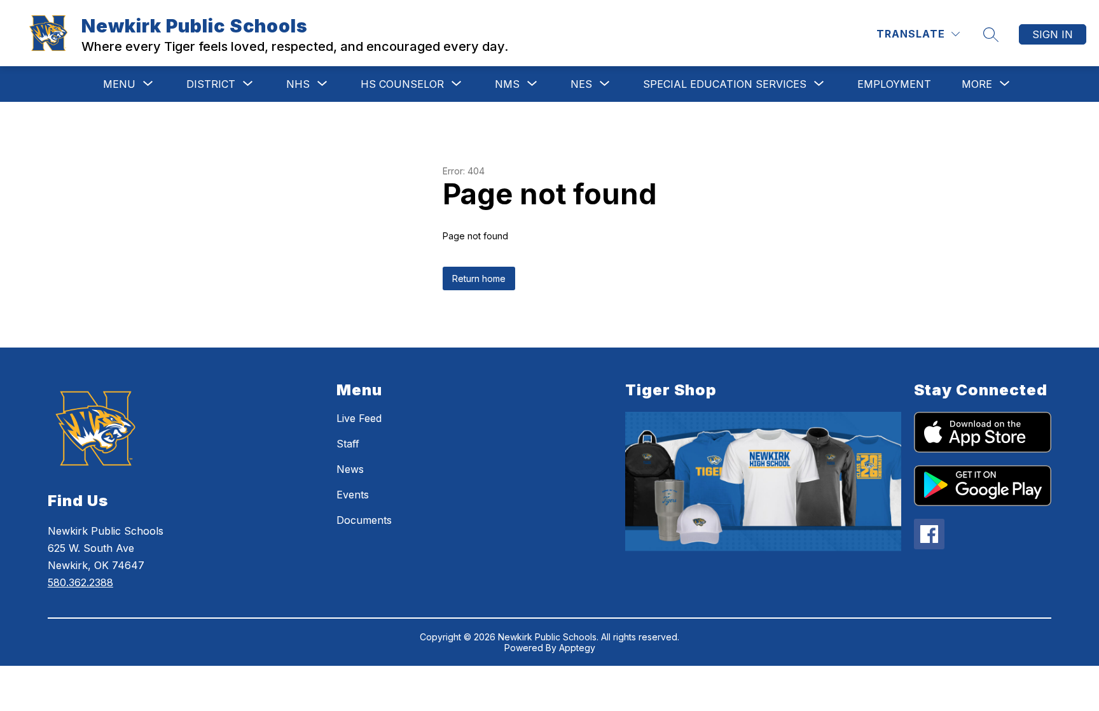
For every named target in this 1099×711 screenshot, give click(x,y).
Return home (479, 278)
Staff (347, 443)
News (350, 469)
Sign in (1052, 34)
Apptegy (577, 647)
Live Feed (359, 418)
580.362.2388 (80, 582)
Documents (364, 520)
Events (352, 494)
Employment (894, 84)
